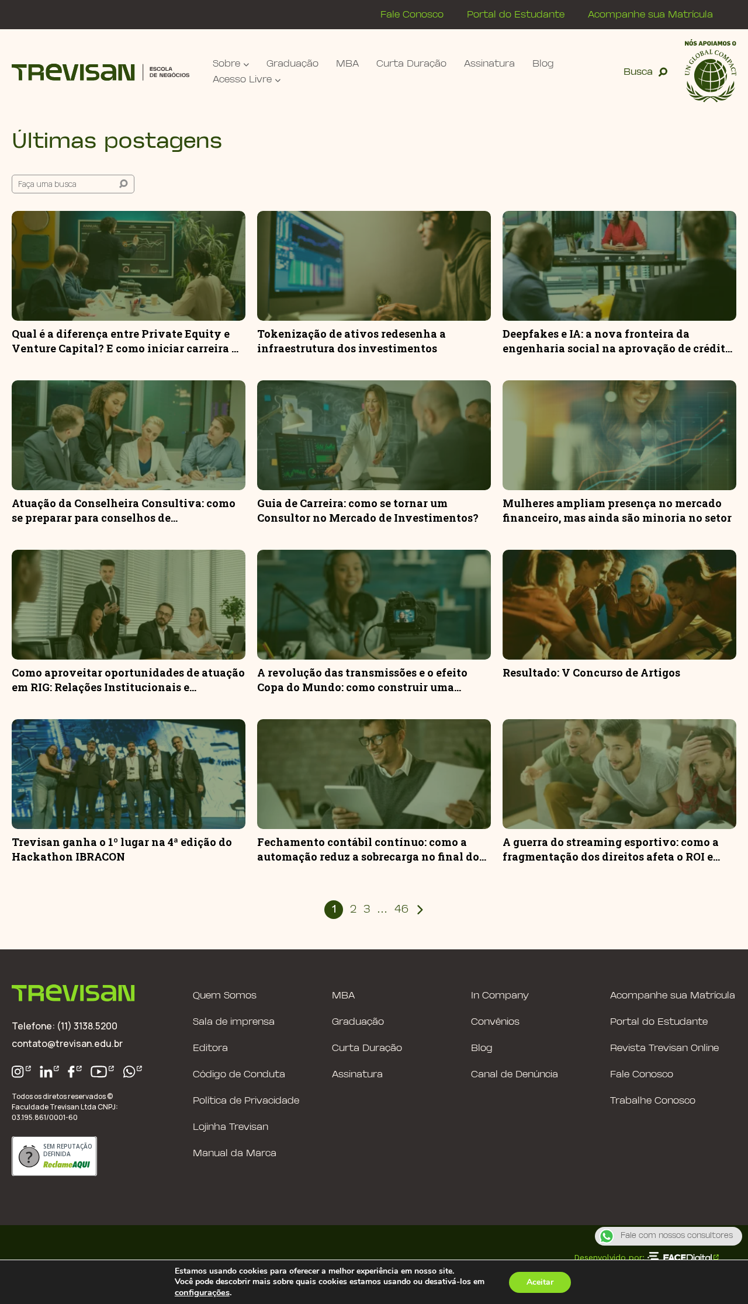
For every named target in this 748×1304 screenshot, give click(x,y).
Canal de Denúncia (514, 1074)
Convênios (495, 1022)
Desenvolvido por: (609, 1257)
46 (401, 910)
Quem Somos (225, 995)
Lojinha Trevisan (230, 1127)
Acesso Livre (242, 79)
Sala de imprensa (234, 1022)
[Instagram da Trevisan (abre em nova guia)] (21, 1072)
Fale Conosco (412, 15)
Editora (210, 1048)
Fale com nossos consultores (677, 1236)
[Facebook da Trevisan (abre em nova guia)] (75, 1072)
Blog (543, 64)
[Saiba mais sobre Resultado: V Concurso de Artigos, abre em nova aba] (619, 605)
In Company (500, 995)
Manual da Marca (234, 1153)
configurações (202, 1292)
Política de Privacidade (246, 1101)
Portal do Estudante (516, 15)
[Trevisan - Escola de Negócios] (100, 72)
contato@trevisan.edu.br (67, 1043)
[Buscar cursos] (123, 184)
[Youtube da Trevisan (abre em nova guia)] (102, 1072)
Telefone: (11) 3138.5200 (64, 1025)
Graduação (292, 64)
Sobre (226, 64)
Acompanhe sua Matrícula (650, 15)
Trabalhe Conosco (652, 1101)
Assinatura (489, 64)
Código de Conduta (239, 1074)
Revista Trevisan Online (664, 1048)
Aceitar (540, 1282)
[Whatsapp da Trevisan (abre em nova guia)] (133, 1072)
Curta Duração (411, 64)
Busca (638, 72)
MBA (347, 64)
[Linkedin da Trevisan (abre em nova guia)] (50, 1072)
